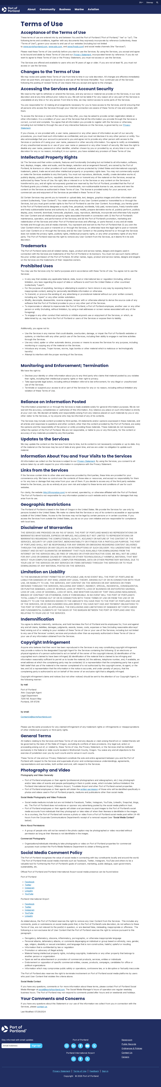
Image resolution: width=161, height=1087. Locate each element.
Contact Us (127, 1052)
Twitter (28, 885)
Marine (79, 9)
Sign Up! (36, 1045)
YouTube (29, 894)
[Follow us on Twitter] (94, 1046)
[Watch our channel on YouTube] (87, 1046)
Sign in (105, 1071)
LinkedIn (29, 891)
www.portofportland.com (35, 46)
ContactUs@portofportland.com (36, 717)
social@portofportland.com (52, 989)
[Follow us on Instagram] (67, 1046)
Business (65, 9)
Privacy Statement (82, 54)
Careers (125, 1057)
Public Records (129, 1044)
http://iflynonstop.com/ (54, 492)
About (32, 9)
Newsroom (127, 1040)
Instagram (29, 888)
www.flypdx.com (75, 46)
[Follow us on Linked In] (73, 1046)
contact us (42, 1006)
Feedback (94, 1071)
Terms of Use (79, 1071)
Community (47, 9)
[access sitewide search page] (157, 2)
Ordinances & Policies (132, 1048)
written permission (89, 789)
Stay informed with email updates (17, 1040)
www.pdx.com (55, 46)
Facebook (29, 882)
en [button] (140, 2)
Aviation (93, 9)
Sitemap (149, 2)
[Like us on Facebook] (80, 1046)
